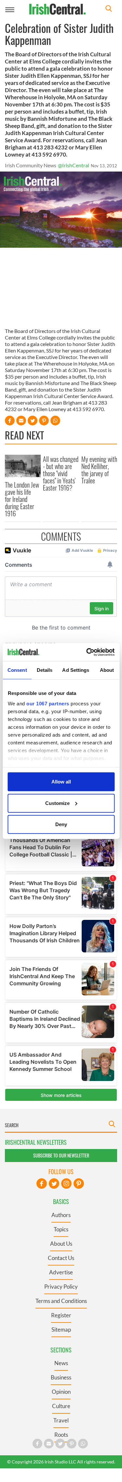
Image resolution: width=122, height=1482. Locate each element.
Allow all (61, 781)
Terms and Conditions (61, 1300)
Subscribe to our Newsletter (61, 1155)
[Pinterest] (79, 1183)
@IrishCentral (73, 165)
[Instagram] (66, 1183)
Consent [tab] (17, 670)
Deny (61, 824)
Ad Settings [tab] (75, 670)
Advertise (61, 1272)
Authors (61, 1215)
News (61, 1363)
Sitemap (61, 1329)
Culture (61, 1406)
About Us (61, 1243)
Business (61, 1377)
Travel (61, 1420)
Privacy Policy (61, 1286)
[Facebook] (41, 1183)
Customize (57, 803)
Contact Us (61, 1257)
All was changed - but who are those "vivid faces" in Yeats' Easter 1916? (60, 473)
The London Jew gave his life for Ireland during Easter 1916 (22, 499)
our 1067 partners (47, 703)
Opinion (61, 1391)
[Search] (108, 9)
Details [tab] (45, 670)
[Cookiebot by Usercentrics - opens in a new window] (87, 652)
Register (61, 1315)
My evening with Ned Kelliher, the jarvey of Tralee (99, 469)
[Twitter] (54, 1183)
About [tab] (107, 670)
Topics (61, 1229)
